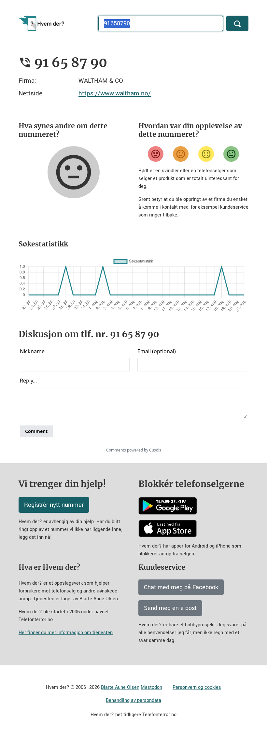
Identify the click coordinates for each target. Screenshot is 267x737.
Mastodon (151, 687)
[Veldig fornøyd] (231, 154)
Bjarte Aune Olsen (120, 687)
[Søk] (237, 23)
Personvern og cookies (197, 687)
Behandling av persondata (133, 700)
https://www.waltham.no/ (114, 93)
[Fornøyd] (206, 154)
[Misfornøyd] (181, 154)
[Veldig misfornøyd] (155, 154)
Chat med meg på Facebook (181, 587)
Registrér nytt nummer (54, 505)
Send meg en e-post (170, 608)
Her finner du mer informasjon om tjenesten (66, 632)
